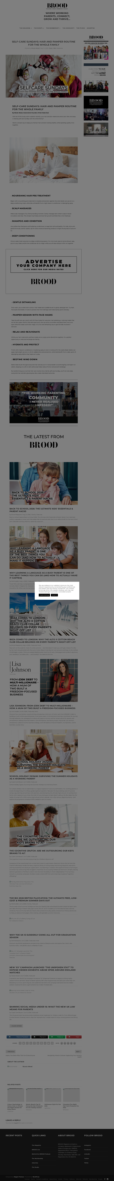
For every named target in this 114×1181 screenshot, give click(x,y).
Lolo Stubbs (15, 711)
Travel (40, 581)
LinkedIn (87, 1154)
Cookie (60, 1179)
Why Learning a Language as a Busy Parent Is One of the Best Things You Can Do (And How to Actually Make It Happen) (44, 575)
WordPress (36, 1177)
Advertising (53, 1179)
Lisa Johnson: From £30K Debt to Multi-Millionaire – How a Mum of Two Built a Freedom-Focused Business (42, 707)
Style (50, 48)
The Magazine (36, 1145)
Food (39, 645)
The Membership (37, 1158)
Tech (35, 581)
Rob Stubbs (15, 581)
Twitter (86, 1158)
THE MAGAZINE (25, 28)
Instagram (87, 1145)
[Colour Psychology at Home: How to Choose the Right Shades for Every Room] (15, 1095)
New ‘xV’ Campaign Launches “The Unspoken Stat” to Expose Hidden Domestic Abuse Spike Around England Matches (43, 970)
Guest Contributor (17, 782)
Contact (27, 1179)
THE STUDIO (80, 28)
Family (34, 514)
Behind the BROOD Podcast (41, 1154)
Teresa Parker (15, 976)
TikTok (86, 1163)
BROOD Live (36, 1149)
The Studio (35, 1167)
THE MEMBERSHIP (52, 28)
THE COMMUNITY (68, 28)
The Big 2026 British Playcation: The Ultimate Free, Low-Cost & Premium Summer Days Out (43, 899)
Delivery (72, 1179)
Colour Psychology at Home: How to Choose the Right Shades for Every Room (15, 1107)
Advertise (35, 1163)
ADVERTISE (91, 28)
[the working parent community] (44, 423)
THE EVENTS (38, 28)
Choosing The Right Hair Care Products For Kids (71, 1106)
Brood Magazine (16, 514)
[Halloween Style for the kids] (53, 1095)
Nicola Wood (35, 48)
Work (36, 711)
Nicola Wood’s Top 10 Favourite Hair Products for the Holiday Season (34, 1106)
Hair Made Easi (44, 113)
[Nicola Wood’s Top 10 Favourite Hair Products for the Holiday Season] (34, 1095)
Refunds (85, 1179)
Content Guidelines (42, 1179)
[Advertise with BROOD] (43, 289)
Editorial (78, 1179)
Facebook (87, 1149)
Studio (100, 1179)
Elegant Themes (19, 1177)
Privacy (66, 1179)
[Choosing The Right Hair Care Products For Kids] (71, 1095)
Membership (93, 1179)
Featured (39, 514)
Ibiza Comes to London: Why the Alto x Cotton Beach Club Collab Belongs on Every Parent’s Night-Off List (43, 640)
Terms (33, 1179)
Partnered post (16, 940)
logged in (17, 1123)
